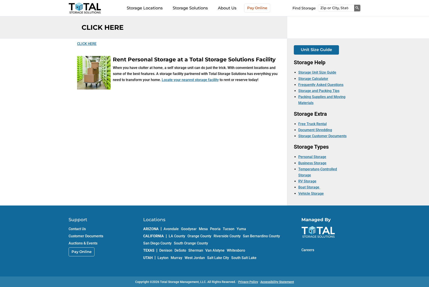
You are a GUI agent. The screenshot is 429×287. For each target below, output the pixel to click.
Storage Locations (145, 8)
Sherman (195, 250)
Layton (163, 258)
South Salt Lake (244, 258)
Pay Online (257, 8)
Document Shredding (315, 130)
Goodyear (189, 229)
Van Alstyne (215, 250)
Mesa (203, 229)
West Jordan (195, 258)
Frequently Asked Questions (320, 85)
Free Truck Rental (312, 124)
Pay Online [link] (82, 252)
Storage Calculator (313, 79)
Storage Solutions (190, 8)
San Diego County (157, 243)
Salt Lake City (218, 258)
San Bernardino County (261, 236)
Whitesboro (236, 250)
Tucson (228, 229)
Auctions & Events (83, 243)
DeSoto (180, 250)
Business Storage (312, 163)
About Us (227, 8)
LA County (177, 236)
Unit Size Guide (316, 49)
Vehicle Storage (311, 193)
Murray (176, 258)
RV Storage (307, 181)
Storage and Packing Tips (318, 91)
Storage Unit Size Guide (317, 72)
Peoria (215, 229)
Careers (307, 250)
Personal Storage (312, 157)
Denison (165, 250)
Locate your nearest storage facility (190, 80)
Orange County (199, 236)
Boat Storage (309, 187)
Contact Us (77, 229)
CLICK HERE (87, 44)
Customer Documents (86, 236)
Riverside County (227, 236)
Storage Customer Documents (322, 136)
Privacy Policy (248, 282)
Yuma (241, 229)
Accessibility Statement (277, 282)
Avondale (171, 229)
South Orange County (191, 243)
